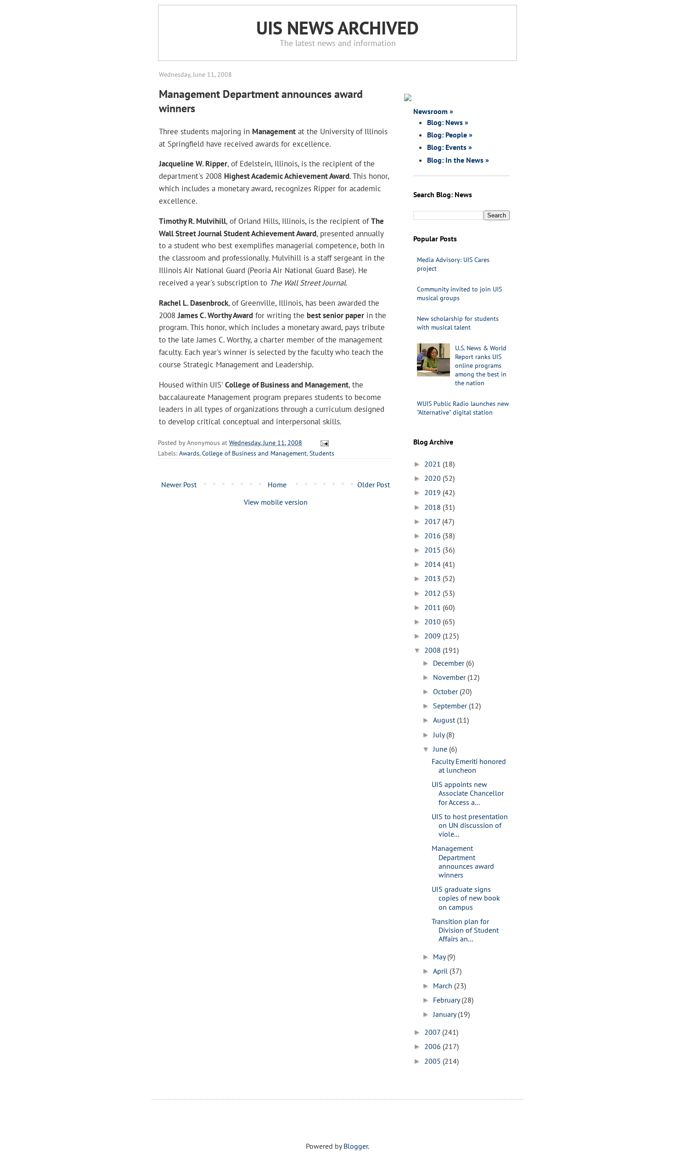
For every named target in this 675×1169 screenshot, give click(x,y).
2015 (433, 549)
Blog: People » (449, 134)
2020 (433, 478)
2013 (433, 578)
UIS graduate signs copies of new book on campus (466, 897)
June (441, 748)
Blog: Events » (449, 147)
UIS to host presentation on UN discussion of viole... (470, 825)
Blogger (355, 1146)
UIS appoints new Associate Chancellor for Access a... (468, 793)
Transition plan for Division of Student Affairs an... (465, 930)
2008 (433, 650)
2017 (433, 521)
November (450, 677)
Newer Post (179, 484)
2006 (433, 1046)
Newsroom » (433, 111)
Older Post (373, 484)
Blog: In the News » (458, 160)
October (446, 691)
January (445, 1014)
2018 (433, 507)
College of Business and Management (254, 453)
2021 (433, 463)
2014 (433, 564)
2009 (433, 635)
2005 (433, 1061)
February (447, 999)
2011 (433, 607)
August (445, 719)
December (449, 662)
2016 (433, 535)
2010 (433, 621)
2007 (433, 1032)
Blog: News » (447, 122)
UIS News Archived (337, 28)
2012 (433, 593)
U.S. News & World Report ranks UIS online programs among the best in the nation (480, 366)
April (441, 970)
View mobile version (276, 502)
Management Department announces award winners (463, 861)
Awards (189, 453)
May (440, 956)
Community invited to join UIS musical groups (459, 293)
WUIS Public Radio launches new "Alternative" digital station (463, 407)
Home (277, 484)
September (451, 705)
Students (321, 453)
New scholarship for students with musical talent (458, 322)
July (439, 734)
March (443, 985)
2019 (433, 492)
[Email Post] (323, 442)
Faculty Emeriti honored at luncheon (469, 766)
